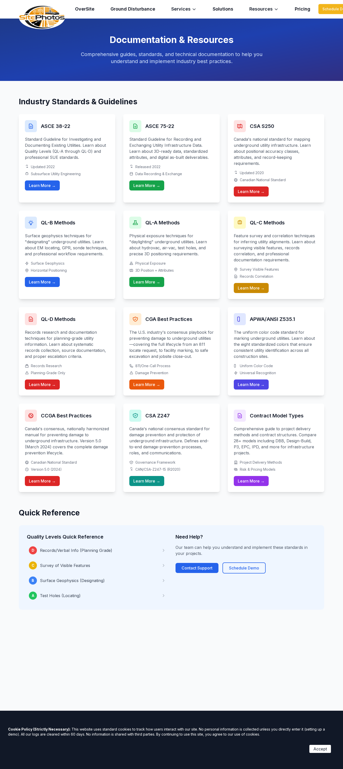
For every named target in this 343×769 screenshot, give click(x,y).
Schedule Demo (244, 567)
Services (181, 9)
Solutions (223, 9)
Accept (320, 748)
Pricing (302, 9)
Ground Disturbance (132, 9)
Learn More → (42, 185)
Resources (261, 9)
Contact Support (197, 567)
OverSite (84, 9)
